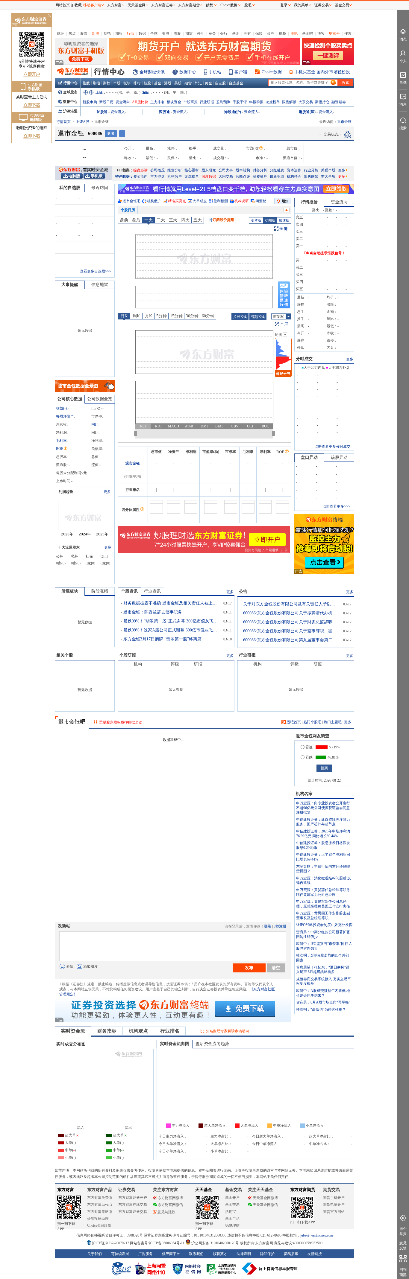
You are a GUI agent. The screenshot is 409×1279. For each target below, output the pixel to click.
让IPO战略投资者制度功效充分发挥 (324, 925)
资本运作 (294, 170)
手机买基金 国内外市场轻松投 (322, 72)
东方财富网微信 (170, 1205)
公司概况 (157, 170)
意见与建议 (166, 1212)
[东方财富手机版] (94, 176)
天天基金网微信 (265, 1205)
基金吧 (307, 33)
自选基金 (236, 83)
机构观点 (138, 1030)
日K (124, 316)
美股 (165, 33)
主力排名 (157, 102)
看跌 (309, 757)
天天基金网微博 (265, 1198)
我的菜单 (301, 5)
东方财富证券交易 (132, 1212)
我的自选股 (69, 187)
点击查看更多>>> (336, 506)
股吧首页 (293, 722)
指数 (86, 83)
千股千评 (240, 102)
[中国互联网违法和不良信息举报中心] (270, 1269)
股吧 (294, 33)
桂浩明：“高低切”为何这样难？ (321, 1009)
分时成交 (304, 359)
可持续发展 (120, 1254)
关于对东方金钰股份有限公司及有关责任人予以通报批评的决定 (291, 604)
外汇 (200, 33)
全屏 (283, 228)
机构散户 (174, 176)
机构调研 (241, 201)
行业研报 (207, 102)
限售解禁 (289, 102)
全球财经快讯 (152, 72)
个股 (116, 83)
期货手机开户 (334, 1198)
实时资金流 (73, 1030)
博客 (321, 33)
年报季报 (256, 102)
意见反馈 (403, 1245)
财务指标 (106, 1030)
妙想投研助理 (98, 1218)
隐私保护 (267, 1254)
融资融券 (338, 102)
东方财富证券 (162, 5)
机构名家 (304, 793)
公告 (243, 591)
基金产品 (232, 1218)
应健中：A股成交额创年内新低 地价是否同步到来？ (323, 993)
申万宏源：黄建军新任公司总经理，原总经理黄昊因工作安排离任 (323, 903)
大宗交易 (306, 102)
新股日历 (106, 102)
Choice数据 (272, 72)
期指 (107, 33)
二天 (161, 220)
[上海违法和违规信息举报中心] (222, 1269)
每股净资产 (65, 416)
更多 (341, 170)
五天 (197, 220)
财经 (60, 33)
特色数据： (124, 176)
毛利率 (61, 440)
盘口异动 (309, 457)
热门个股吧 (312, 722)
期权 (118, 33)
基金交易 (232, 1204)
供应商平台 (171, 1254)
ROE (59, 449)
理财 (247, 33)
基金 (235, 33)
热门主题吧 (333, 722)
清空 (276, 967)
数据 (142, 33)
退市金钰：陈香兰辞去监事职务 (152, 612)
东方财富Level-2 (99, 1204)
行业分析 (311, 170)
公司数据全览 (99, 399)
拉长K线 (240, 317)
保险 (259, 33)
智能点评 (243, 176)
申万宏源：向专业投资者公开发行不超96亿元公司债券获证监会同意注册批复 (323, 807)
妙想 (209, 5)
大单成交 (200, 201)
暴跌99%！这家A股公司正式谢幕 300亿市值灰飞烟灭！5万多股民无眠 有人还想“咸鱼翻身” (171, 630)
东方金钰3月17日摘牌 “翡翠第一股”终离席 (162, 639)
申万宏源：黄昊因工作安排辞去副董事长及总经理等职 (323, 915)
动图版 (270, 220)
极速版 (284, 220)
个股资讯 (129, 591)
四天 (185, 220)
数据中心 (187, 72)
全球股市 (70, 92)
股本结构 (243, 170)
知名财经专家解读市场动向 (227, 1031)
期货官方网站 (334, 1212)
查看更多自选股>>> (95, 271)
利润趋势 (66, 492)
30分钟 (192, 316)
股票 (83, 33)
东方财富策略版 (99, 1212)
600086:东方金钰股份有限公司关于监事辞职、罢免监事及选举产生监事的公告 (291, 631)
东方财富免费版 (99, 1198)
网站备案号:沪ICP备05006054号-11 (157, 1243)
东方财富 (65, 1189)
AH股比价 (140, 102)
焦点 (72, 33)
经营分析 (174, 170)
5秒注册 (280, 926)
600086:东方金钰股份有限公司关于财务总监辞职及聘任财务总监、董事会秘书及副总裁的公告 (291, 622)
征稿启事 (291, 1254)
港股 (177, 33)
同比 (95, 424)
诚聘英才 (220, 1254)
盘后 (136, 220)
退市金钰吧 (131, 201)
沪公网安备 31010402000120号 (215, 1243)
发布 (249, 967)
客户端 (240, 72)
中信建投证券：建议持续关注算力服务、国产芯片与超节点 (323, 821)
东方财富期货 (302, 1189)
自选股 (220, 83)
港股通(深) (307, 112)
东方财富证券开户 (132, 1198)
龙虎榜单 (273, 102)
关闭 (49, 16)
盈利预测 (223, 102)
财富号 (334, 33)
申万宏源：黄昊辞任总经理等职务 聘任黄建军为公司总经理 (323, 892)
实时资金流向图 (174, 1044)
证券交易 (321, 5)
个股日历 (128, 210)
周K (136, 316)
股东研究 (209, 170)
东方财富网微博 (170, 1198)
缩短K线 (258, 317)
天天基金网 (137, 5)
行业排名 (169, 1030)
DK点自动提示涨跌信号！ (325, 253)
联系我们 (196, 1254)
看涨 (309, 747)
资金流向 (123, 102)
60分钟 (208, 316)
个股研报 (190, 102)
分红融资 (277, 170)
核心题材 (191, 170)
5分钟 (161, 316)
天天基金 (203, 1189)
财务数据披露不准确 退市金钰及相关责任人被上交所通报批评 (171, 603)
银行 (224, 33)
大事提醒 (69, 284)
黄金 (212, 33)
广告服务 (145, 1254)
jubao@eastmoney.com (316, 1235)
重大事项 (328, 176)
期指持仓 (322, 102)
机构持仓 (294, 176)
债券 (270, 33)
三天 (173, 220)
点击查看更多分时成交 (332, 446)
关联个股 (328, 170)
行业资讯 (152, 591)
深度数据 (209, 176)
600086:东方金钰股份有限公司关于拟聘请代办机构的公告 (291, 613)
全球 (153, 33)
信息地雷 (99, 284)
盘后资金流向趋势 (212, 1044)
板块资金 (174, 102)
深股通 (164, 112)
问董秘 (260, 201)
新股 (95, 33)
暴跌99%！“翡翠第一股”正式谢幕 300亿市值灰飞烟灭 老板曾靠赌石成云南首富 (171, 621)
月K (148, 316)
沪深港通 (70, 111)
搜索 (348, 33)
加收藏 (76, 5)
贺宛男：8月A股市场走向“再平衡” (323, 1002)
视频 (282, 33)
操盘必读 (140, 170)
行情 (130, 33)
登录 (267, 926)
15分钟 (176, 316)
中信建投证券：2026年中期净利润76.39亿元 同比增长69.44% (323, 833)
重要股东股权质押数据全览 (120, 722)
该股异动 (339, 457)
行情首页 (63, 122)
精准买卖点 (177, 201)
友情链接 (314, 1254)
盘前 (124, 220)
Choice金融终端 (99, 1225)
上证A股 (82, 122)
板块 (127, 83)
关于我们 (94, 1254)
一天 (148, 220)
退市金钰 (132, 463)
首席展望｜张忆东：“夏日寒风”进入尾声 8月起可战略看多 (322, 969)
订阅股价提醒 (223, 220)
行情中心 (70, 83)
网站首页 (62, 5)
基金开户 (232, 1198)
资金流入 (117, 112)
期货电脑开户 (334, 1204)
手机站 (215, 72)
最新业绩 (277, 176)
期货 (189, 33)
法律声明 (244, 1254)
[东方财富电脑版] (72, 176)
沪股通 (102, 112)
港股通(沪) (232, 112)
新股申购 (90, 102)
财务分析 (260, 170)
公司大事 (226, 170)
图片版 (256, 220)
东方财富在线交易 (132, 1204)
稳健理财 (232, 1225)
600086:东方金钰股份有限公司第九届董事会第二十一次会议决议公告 (291, 640)
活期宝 (230, 1212)
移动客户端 (92, 5)
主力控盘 (157, 176)
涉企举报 (403, 1231)
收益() (61, 408)
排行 (137, 83)
